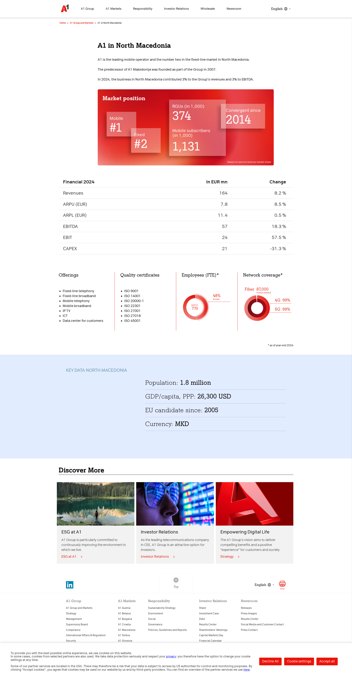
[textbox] (280, 8)
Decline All (270, 661)
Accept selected (207, 398)
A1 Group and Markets (82, 23)
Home (63, 23)
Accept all (327, 661)
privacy (171, 656)
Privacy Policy (114, 294)
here (246, 669)
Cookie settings (299, 661)
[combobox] (280, 8)
